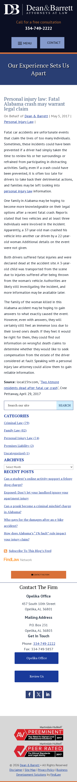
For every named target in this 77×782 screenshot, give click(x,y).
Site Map (30, 770)
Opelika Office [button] (36, 658)
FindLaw (56, 774)
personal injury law (18, 191)
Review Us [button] (37, 676)
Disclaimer (16, 770)
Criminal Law (13, 423)
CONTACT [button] (54, 43)
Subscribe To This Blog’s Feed (30, 551)
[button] (24, 43)
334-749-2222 (38, 28)
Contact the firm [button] (41, 575)
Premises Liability (16, 446)
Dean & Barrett (36, 116)
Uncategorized (14, 453)
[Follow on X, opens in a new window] (38, 694)
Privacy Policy (46, 770)
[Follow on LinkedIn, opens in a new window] (47, 694)
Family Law (12, 430)
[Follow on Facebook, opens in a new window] (29, 694)
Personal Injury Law (19, 121)
